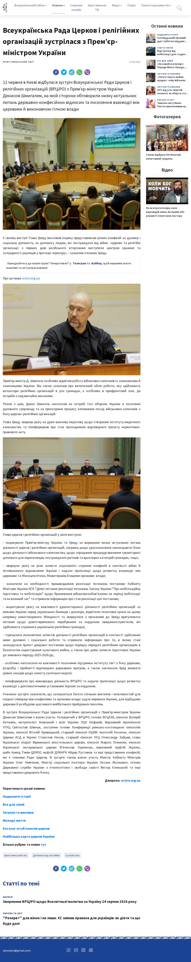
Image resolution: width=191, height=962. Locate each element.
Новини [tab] (57, 5)
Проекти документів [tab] (155, 5)
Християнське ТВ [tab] (97, 7)
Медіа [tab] (116, 5)
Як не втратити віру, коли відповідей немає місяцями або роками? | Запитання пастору (165, 211)
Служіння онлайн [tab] (76, 7)
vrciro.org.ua (130, 780)
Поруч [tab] (131, 5)
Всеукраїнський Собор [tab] (29, 5)
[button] (56, 72)
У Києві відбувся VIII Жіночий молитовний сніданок (163, 156)
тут (43, 844)
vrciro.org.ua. (31, 278)
